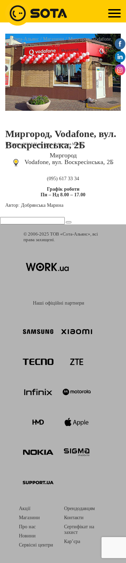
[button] (68, 222)
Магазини (53, 39)
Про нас (27, 526)
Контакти (74, 517)
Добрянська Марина (68, 144)
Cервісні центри (36, 545)
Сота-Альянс (25, 39)
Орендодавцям (79, 508)
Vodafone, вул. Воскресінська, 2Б (68, 161)
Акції (24, 508)
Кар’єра (72, 541)
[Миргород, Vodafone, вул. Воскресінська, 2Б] (63, 109)
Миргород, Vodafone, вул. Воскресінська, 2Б (60, 139)
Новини (27, 535)
